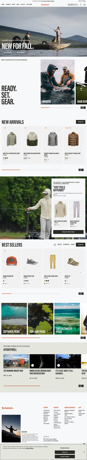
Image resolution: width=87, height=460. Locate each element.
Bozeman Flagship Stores (69, 411)
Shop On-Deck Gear (68, 232)
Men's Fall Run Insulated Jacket (11, 153)
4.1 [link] (67, 283)
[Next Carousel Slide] (84, 107)
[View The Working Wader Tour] (16, 361)
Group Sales (57, 428)
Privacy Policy (30, 448)
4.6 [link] (57, 224)
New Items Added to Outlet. (48, 1)
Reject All (64, 452)
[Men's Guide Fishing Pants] (53, 262)
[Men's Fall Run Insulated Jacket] (12, 139)
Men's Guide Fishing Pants (51, 276)
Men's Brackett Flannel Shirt (72, 153)
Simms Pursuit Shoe (29, 276)
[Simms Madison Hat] (12, 262)
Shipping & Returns (46, 413)
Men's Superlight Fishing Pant (74, 222)
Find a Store (81, 1)
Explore (29, 4)
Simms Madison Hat (8, 276)
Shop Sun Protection (10, 52)
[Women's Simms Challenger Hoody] (53, 139)
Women (8, 4)
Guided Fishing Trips (68, 414)
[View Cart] (84, 4)
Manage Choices (64, 448)
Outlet (23, 4)
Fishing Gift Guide (82, 414)
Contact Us (46, 410)
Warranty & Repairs (47, 416)
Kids (17, 4)
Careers (56, 412)
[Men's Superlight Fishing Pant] (76, 209)
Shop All (80, 122)
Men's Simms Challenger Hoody (32, 153)
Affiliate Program (56, 416)
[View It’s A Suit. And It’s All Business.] (68, 361)
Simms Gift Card (81, 411)
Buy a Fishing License (68, 419)
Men (3, 4)
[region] (43, 452)
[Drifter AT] (73, 262)
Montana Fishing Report (68, 423)
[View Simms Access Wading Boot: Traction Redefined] (42, 361)
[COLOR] (65, 158)
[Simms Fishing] (45, 4)
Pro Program (57, 414)
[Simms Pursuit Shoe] (32, 262)
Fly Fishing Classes (69, 417)
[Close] (84, 452)
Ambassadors (57, 422)
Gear (13, 4)
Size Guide (46, 423)
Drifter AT (67, 276)
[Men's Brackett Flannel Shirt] (73, 139)
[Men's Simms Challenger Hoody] (32, 139)
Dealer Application (57, 425)
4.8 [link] (46, 283)
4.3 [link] (26, 283)
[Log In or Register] (81, 5)
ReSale (56, 419)
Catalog (56, 421)
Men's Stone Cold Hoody (60, 221)
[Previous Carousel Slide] (82, 107)
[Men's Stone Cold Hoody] (60, 209)
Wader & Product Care (46, 420)
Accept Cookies (64, 456)
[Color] (3, 158)
